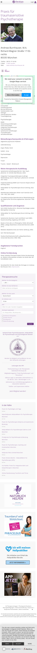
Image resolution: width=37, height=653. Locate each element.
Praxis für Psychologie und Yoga (11, 409)
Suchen (30, 324)
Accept (26, 95)
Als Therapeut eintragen (11, 606)
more (30, 644)
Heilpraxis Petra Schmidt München (12, 452)
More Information (13, 95)
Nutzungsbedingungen (8, 607)
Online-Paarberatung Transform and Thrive (15, 473)
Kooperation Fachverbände (11, 609)
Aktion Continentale (24, 609)
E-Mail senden (10, 63)
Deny (7, 644)
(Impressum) (15, 267)
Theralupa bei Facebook (25, 606)
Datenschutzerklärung (20, 607)
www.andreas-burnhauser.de (15, 65)
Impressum (30, 607)
